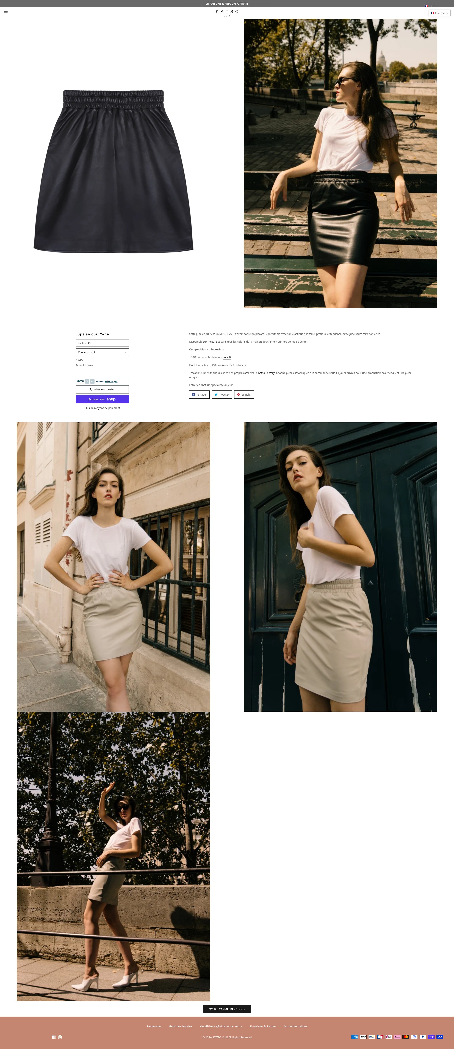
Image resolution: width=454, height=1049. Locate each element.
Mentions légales (180, 1026)
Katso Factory (266, 373)
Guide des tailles (296, 1026)
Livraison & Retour (263, 1026)
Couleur (83, 352)
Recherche (153, 1026)
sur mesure (210, 341)
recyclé (227, 357)
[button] (439, 13)
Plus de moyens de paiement (102, 408)
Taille (81, 343)
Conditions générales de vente (221, 1026)
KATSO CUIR (220, 1037)
